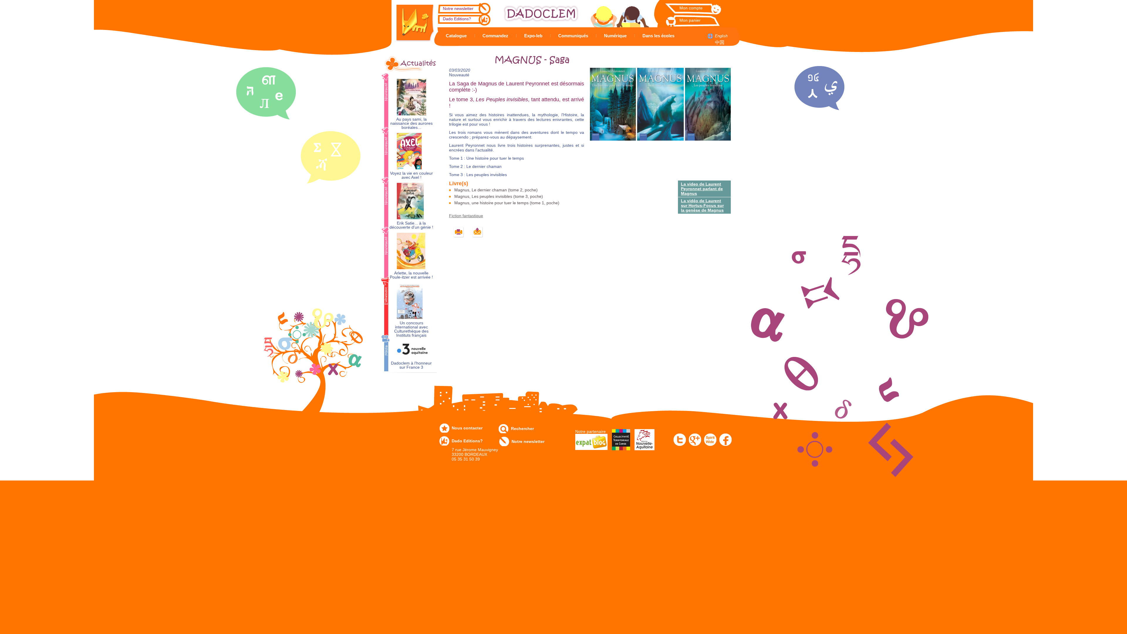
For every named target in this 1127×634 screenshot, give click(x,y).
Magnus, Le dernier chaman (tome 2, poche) (496, 190)
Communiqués (573, 35)
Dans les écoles (658, 35)
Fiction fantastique (466, 215)
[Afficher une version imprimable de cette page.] (458, 232)
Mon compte (691, 8)
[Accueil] (410, 20)
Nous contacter (467, 428)
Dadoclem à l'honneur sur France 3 (411, 365)
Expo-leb (533, 35)
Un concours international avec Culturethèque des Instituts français (411, 329)
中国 (719, 42)
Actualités (418, 63)
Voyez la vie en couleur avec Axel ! (411, 175)
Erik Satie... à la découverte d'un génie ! (411, 225)
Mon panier (690, 20)
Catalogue (456, 35)
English (721, 36)
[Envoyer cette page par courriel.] (477, 232)
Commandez (495, 35)
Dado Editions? (457, 18)
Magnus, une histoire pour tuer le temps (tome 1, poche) (506, 202)
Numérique (615, 35)
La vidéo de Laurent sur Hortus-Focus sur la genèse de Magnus (702, 205)
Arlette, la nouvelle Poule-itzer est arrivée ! (411, 275)
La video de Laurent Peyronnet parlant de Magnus (702, 189)
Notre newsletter (458, 8)
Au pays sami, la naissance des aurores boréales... (411, 123)
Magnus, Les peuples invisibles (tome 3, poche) (498, 196)
